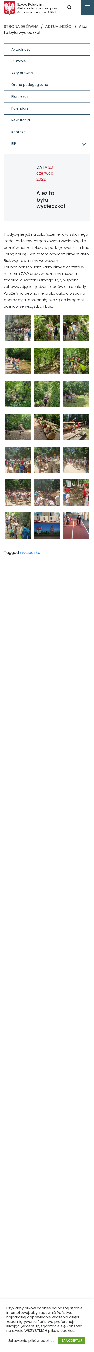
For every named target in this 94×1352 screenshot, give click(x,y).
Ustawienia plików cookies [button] (31, 1340)
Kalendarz (19, 108)
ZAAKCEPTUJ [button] (71, 1340)
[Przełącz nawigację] (87, 7)
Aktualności (21, 49)
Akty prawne (22, 72)
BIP (13, 143)
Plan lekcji (19, 96)
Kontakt (18, 131)
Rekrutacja (20, 120)
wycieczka (30, 552)
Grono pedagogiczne (29, 84)
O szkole (18, 61)
